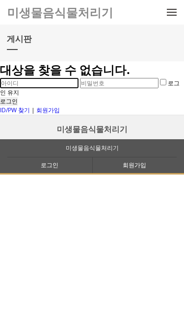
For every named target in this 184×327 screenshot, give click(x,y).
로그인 (9, 101)
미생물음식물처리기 (92, 129)
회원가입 (48, 110)
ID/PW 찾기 (15, 110)
